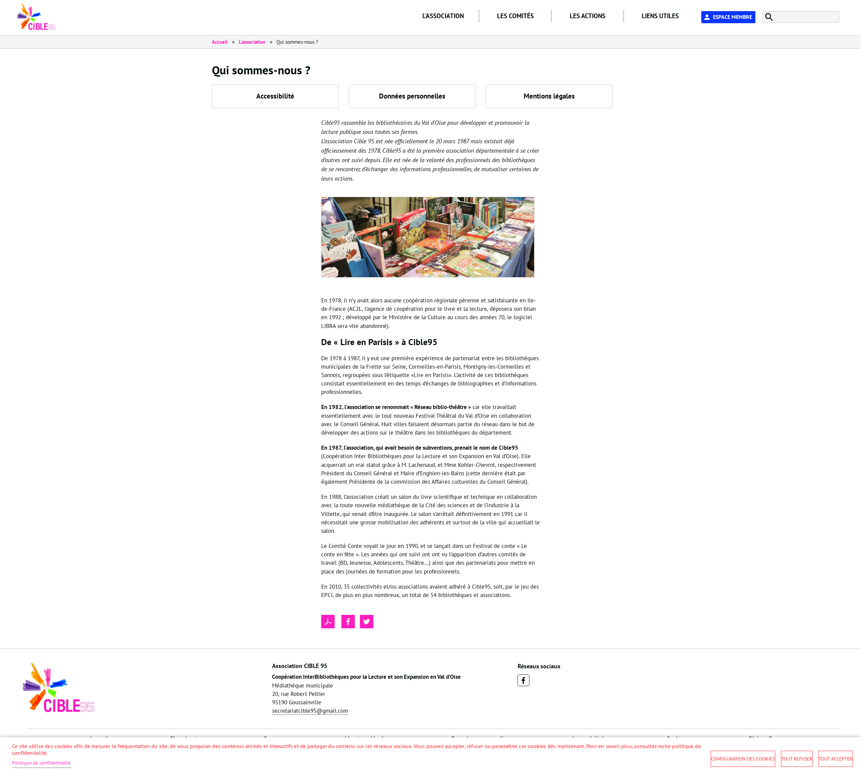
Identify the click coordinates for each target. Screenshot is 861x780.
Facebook (523, 680)
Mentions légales (549, 96)
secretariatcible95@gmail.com (310, 710)
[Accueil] (36, 16)
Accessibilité (275, 96)
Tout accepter (836, 759)
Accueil (220, 42)
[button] (427, 239)
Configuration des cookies (743, 759)
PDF (328, 621)
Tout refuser (796, 759)
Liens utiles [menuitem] (660, 15)
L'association (252, 42)
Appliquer (768, 17)
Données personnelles (412, 96)
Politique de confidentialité (41, 763)
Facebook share (348, 621)
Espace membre (732, 16)
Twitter (366, 621)
